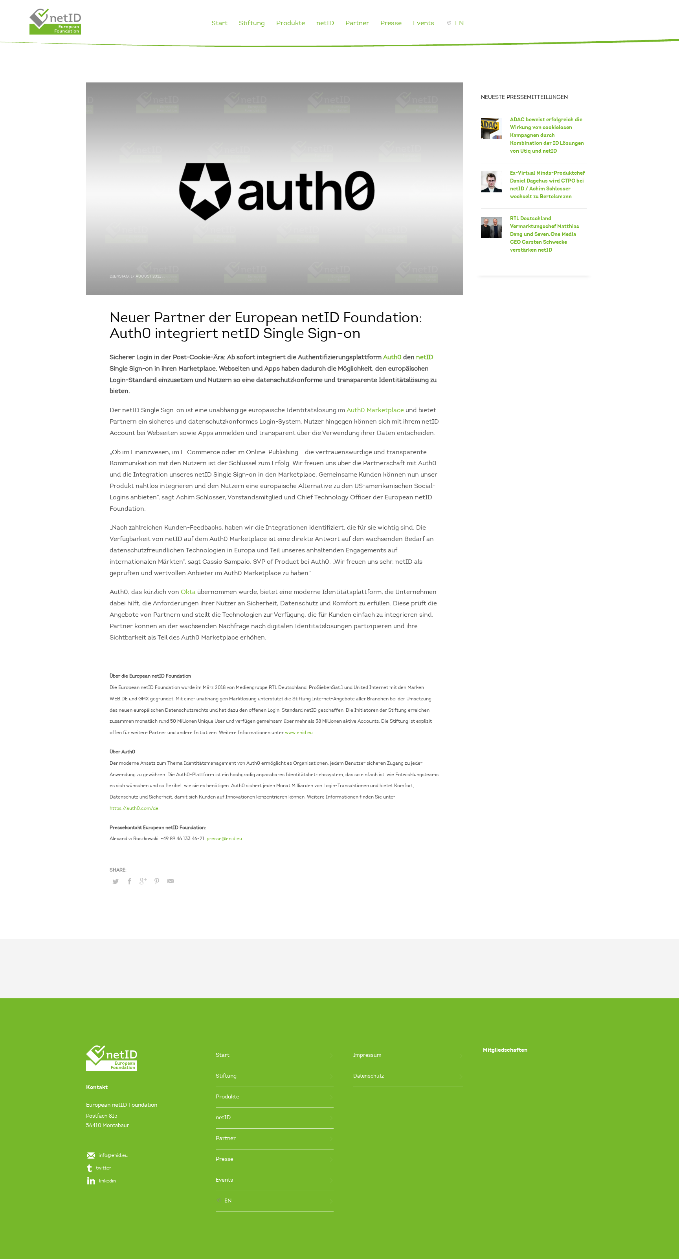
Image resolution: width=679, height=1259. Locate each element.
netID (424, 357)
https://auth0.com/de (134, 808)
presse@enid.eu (224, 839)
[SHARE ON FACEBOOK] (129, 882)
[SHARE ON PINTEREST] (157, 882)
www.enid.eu (299, 733)
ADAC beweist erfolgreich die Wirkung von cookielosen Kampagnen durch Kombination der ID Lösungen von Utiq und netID (547, 135)
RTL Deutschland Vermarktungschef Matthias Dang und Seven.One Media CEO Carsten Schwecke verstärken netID (544, 234)
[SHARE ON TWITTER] (115, 882)
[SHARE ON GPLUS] (143, 882)
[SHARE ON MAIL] (170, 882)
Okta (188, 592)
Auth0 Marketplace (375, 410)
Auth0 (392, 357)
